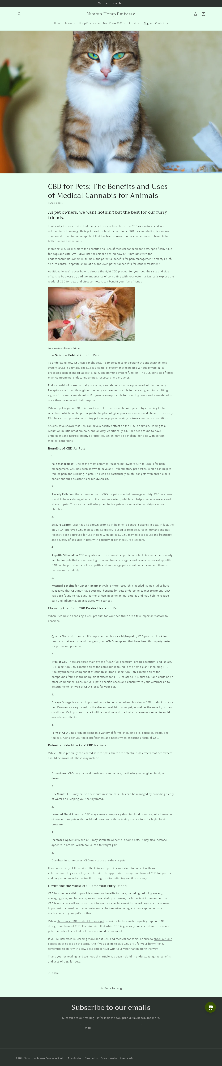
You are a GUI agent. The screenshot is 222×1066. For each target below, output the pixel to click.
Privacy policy (91, 1058)
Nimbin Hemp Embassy (34, 1058)
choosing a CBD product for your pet (80, 921)
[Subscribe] (138, 1028)
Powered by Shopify (55, 1058)
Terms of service (109, 1058)
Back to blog (113, 988)
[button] (19, 14)
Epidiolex (106, 529)
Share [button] (55, 973)
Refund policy (74, 1058)
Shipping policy (127, 1058)
